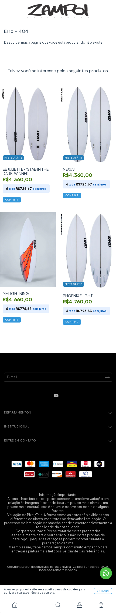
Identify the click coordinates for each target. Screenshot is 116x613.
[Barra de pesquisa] (58, 605)
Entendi (103, 591)
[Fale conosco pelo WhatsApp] (106, 573)
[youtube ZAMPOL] (56, 396)
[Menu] (36, 605)
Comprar (11, 199)
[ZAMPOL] (15, 605)
